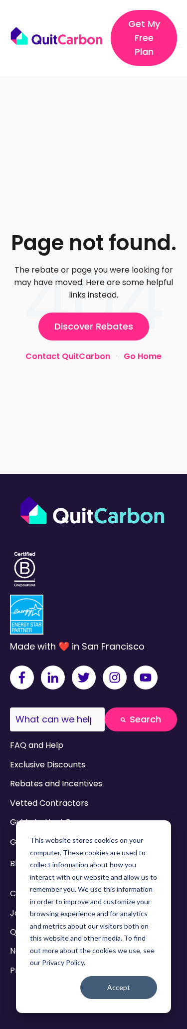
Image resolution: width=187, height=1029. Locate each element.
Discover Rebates (93, 326)
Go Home (143, 356)
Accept (118, 987)
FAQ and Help (36, 745)
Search (145, 719)
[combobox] (57, 719)
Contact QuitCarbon (67, 356)
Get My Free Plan (144, 37)
